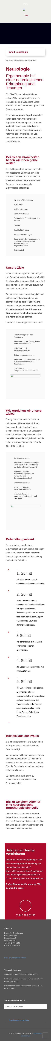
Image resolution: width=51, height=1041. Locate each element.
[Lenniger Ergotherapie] (25, 15)
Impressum (37, 1033)
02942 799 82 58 (25, 915)
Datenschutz (25, 1036)
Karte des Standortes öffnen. (15, 958)
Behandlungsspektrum (21, 60)
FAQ (25, 4)
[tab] (25, 1020)
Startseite (9, 60)
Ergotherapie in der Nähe (19, 1020)
